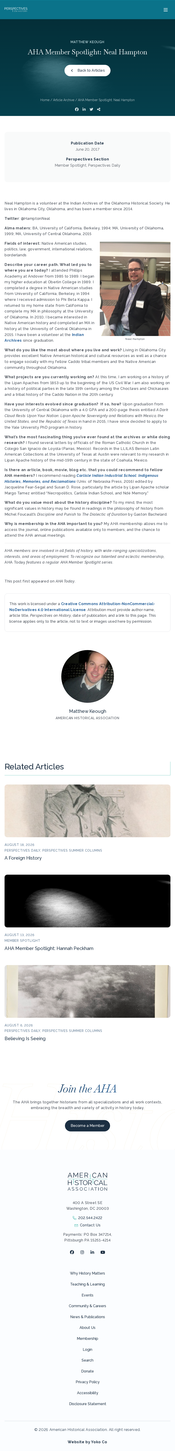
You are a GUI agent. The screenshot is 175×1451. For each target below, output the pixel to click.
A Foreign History (23, 858)
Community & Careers (87, 1306)
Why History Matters (87, 1273)
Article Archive (63, 100)
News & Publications (87, 1317)
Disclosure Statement (87, 1404)
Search (87, 1360)
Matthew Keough (87, 42)
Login (87, 1349)
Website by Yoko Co (87, 1442)
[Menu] (165, 10)
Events (87, 1295)
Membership (87, 1338)
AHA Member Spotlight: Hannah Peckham (49, 948)
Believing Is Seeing (25, 1038)
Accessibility (87, 1393)
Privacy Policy (88, 1382)
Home (44, 100)
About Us (87, 1327)
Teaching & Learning (87, 1284)
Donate (87, 1371)
